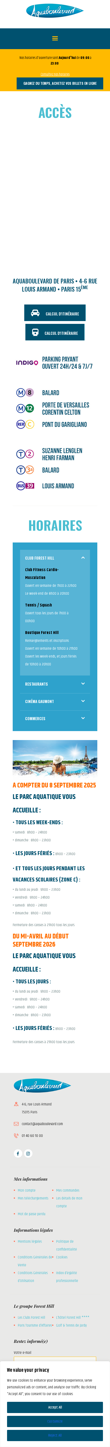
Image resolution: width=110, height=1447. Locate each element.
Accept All (55, 1407)
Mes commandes (67, 1190)
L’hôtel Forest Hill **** (72, 1318)
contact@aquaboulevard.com (42, 1124)
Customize (55, 1421)
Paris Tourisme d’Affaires (35, 1325)
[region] (55, 1404)
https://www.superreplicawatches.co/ (38, 1055)
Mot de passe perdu (31, 1214)
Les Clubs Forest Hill (31, 1318)
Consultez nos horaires (55, 74)
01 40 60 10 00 (32, 1136)
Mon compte (27, 1190)
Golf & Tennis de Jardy (71, 1325)
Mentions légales (30, 1241)
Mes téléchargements (33, 1198)
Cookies (61, 1257)
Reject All (55, 1435)
